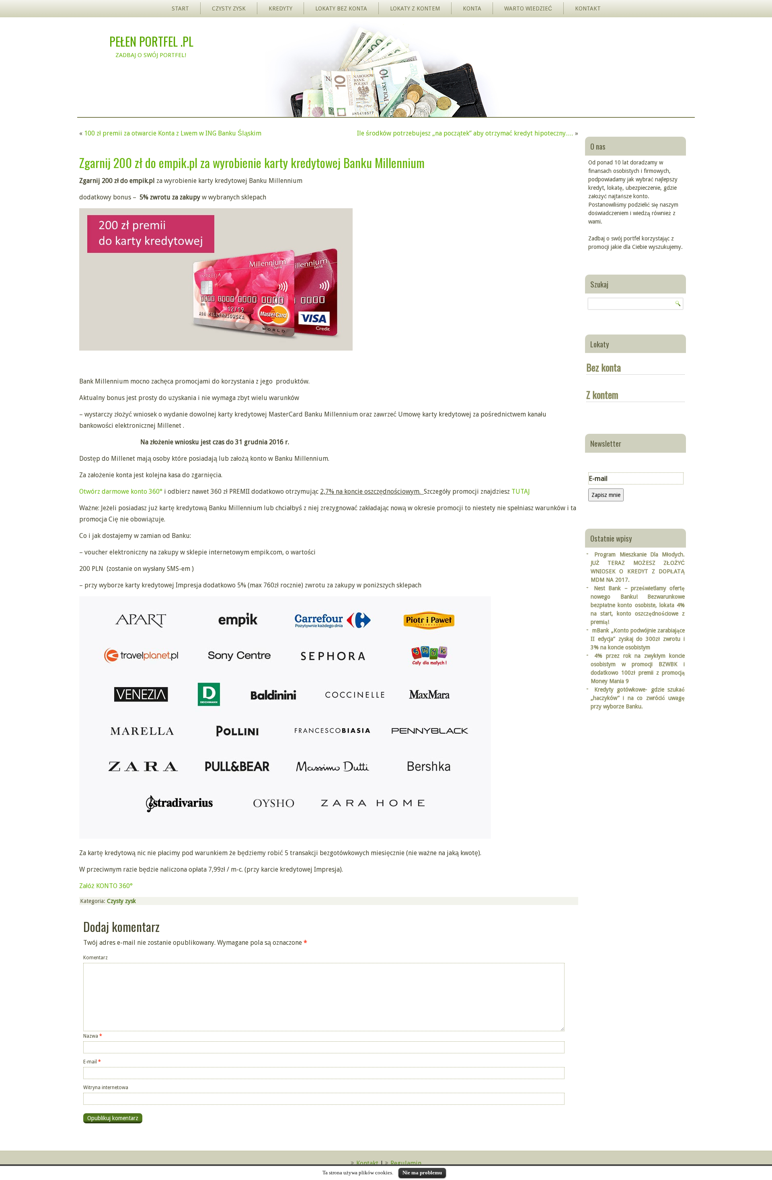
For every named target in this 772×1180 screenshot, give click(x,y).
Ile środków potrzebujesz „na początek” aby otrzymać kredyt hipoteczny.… (465, 133)
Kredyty (280, 8)
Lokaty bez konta (341, 8)
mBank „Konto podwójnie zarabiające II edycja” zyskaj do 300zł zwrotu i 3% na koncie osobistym (638, 639)
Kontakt (588, 8)
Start (180, 8)
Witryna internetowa (105, 1087)
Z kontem (602, 394)
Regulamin (405, 1163)
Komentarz (95, 957)
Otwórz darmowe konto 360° (120, 491)
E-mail (92, 1062)
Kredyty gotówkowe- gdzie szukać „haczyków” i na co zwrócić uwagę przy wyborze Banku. (638, 698)
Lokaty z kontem (415, 8)
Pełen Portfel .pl (151, 41)
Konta (472, 8)
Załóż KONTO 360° (106, 886)
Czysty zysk (229, 8)
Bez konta (603, 367)
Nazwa (92, 1036)
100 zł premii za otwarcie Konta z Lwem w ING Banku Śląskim (172, 133)
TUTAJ (520, 491)
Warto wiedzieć (528, 8)
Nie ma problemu (422, 1173)
